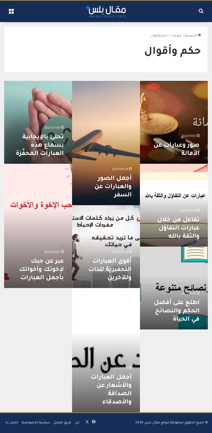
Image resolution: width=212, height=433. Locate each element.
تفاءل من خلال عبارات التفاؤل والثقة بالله (178, 228)
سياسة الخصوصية (36, 423)
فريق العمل (62, 423)
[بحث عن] (201, 13)
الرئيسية (191, 36)
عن (77, 423)
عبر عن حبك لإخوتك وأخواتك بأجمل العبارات (41, 270)
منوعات (176, 36)
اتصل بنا (12, 423)
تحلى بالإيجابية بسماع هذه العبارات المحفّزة (40, 145)
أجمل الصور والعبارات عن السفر (113, 187)
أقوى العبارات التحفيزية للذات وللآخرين (110, 270)
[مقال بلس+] (106, 11)
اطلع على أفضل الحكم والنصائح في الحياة (177, 311)
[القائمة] (11, 13)
